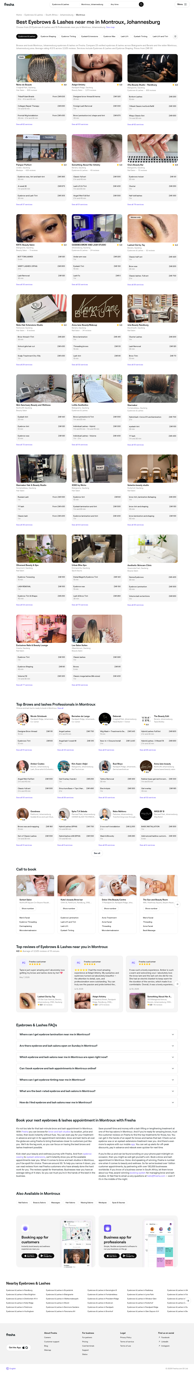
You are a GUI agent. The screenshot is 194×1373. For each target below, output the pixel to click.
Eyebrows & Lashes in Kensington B (102, 1290)
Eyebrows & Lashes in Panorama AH (60, 1311)
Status (84, 1354)
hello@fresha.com (156, 1176)
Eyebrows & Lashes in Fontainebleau (102, 1294)
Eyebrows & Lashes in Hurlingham (20, 1311)
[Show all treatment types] (175, 36)
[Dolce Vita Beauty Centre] (117, 904)
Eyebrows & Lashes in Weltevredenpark (62, 1299)
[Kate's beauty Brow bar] (76, 904)
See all (97, 853)
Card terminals (88, 1346)
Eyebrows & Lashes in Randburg (19, 1290)
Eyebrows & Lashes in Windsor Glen (142, 1299)
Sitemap (47, 1350)
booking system (138, 1173)
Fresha (25, 1131)
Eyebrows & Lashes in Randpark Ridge (142, 1307)
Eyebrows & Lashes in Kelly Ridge (19, 1303)
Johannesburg (66, 15)
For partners (87, 1337)
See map (110, 27)
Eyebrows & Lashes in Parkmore (19, 1307)
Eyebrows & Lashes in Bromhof (100, 1311)
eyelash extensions (36, 1157)
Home (19, 15)
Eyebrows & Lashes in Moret (57, 1303)
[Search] (141, 4)
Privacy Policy (125, 1337)
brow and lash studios (59, 1131)
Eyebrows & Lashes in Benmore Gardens (62, 1307)
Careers (47, 1337)
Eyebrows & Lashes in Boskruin (100, 1303)
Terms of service (127, 1342)
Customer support (51, 1342)
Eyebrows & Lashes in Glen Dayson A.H (143, 1311)
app (133, 1144)
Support (85, 1350)
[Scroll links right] (188, 1301)
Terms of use (125, 1346)
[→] (177, 904)
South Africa (51, 15)
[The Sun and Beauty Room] (159, 904)
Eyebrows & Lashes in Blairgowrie (59, 1294)
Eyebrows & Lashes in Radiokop (140, 1290)
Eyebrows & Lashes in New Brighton (21, 1294)
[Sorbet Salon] (35, 904)
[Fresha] (9, 4)
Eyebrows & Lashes (34, 15)
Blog (46, 1346)
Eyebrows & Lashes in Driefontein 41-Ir (22, 1299)
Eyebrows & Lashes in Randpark (100, 1307)
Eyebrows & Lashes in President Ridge (103, 1299)
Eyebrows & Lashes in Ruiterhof (140, 1303)
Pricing (85, 1342)
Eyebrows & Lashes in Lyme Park (140, 1294)
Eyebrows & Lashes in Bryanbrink (59, 1290)
